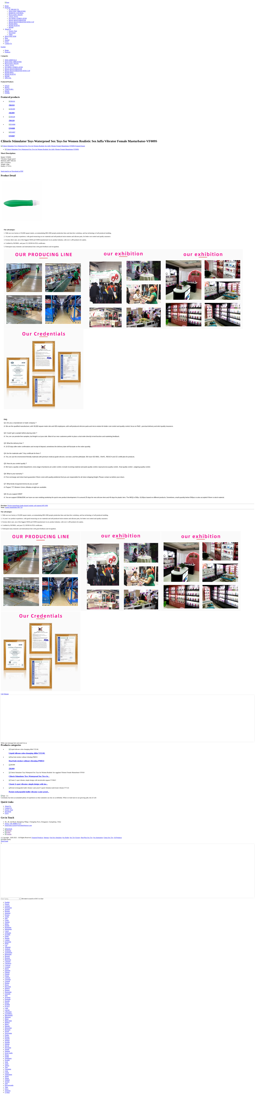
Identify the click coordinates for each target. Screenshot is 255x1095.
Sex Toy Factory (75, 837)
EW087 (12, 136)
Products (7, 7)
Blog (6, 38)
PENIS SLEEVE (14, 25)
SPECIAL (8, 78)
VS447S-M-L (9, 89)
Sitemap (46, 837)
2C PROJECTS (14, 9)
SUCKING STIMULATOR (18, 18)
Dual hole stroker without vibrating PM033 (26, 761)
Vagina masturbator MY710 (13, 507)
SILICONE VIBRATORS (17, 11)
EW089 (12, 128)
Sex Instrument (98, 837)
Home (7, 6)
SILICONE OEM (10, 36)
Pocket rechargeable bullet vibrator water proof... (29, 792)
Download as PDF (17, 171)
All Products (118, 837)
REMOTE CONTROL (16, 13)
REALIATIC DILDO (16, 15)
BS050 (7, 91)
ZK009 (12, 113)
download (8, 811)
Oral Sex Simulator (56, 837)
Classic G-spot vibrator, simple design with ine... (28, 784)
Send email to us (6, 171)
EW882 (7, 93)
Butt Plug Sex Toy (86, 837)
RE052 (7, 87)
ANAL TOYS (13, 16)
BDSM (11, 27)
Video (11, 34)
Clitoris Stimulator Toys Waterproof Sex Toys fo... (29, 776)
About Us (8, 29)
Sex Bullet (65, 837)
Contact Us (8, 43)
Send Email (4, 841)
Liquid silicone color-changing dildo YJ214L (27, 753)
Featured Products (37, 837)
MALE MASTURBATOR (17, 20)
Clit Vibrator (5, 694)
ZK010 (12, 105)
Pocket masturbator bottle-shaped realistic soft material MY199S (28, 505)
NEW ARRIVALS (11, 60)
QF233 (7, 86)
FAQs (7, 42)
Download (12, 33)
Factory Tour (13, 31)
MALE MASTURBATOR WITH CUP (21, 22)
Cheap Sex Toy (108, 837)
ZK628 (12, 121)
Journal (7, 40)
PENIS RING (13, 24)
